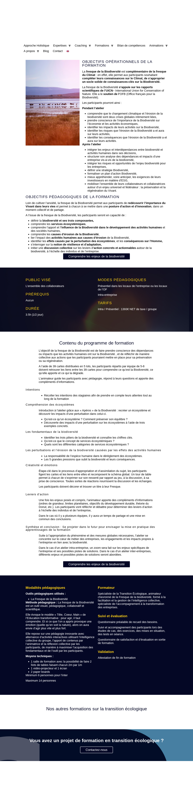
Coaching (81, 45)
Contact (58, 51)
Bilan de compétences (131, 45)
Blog (46, 51)
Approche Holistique (36, 45)
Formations (102, 45)
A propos (29, 51)
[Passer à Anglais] (68, 51)
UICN (109, 90)
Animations (156, 45)
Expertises (60, 45)
